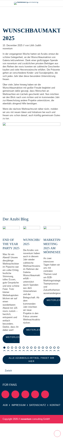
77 (43, 350)
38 (51, 347)
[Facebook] (15, 394)
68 (31, 350)
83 (51, 350)
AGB (5, 405)
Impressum (19, 405)
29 (39, 347)
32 (43, 347)
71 (35, 350)
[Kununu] (45, 394)
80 (47, 350)
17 (24, 347)
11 (16, 347)
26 (35, 347)
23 (31, 347)
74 (39, 350)
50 (8, 350)
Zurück (8, 370)
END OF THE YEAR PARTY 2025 (11, 244)
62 (24, 350)
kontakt (55, 405)
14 (20, 347)
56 (16, 350)
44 (58, 347)
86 (55, 350)
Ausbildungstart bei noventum (8, 347)
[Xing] (25, 394)
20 (28, 347)
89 (58, 350)
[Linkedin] (5, 394)
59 (20, 350)
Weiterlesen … (11, 232)
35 (47, 347)
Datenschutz (37, 405)
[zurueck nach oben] (57, 433)
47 (4, 350)
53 (12, 350)
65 (28, 350)
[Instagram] (35, 394)
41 (55, 347)
